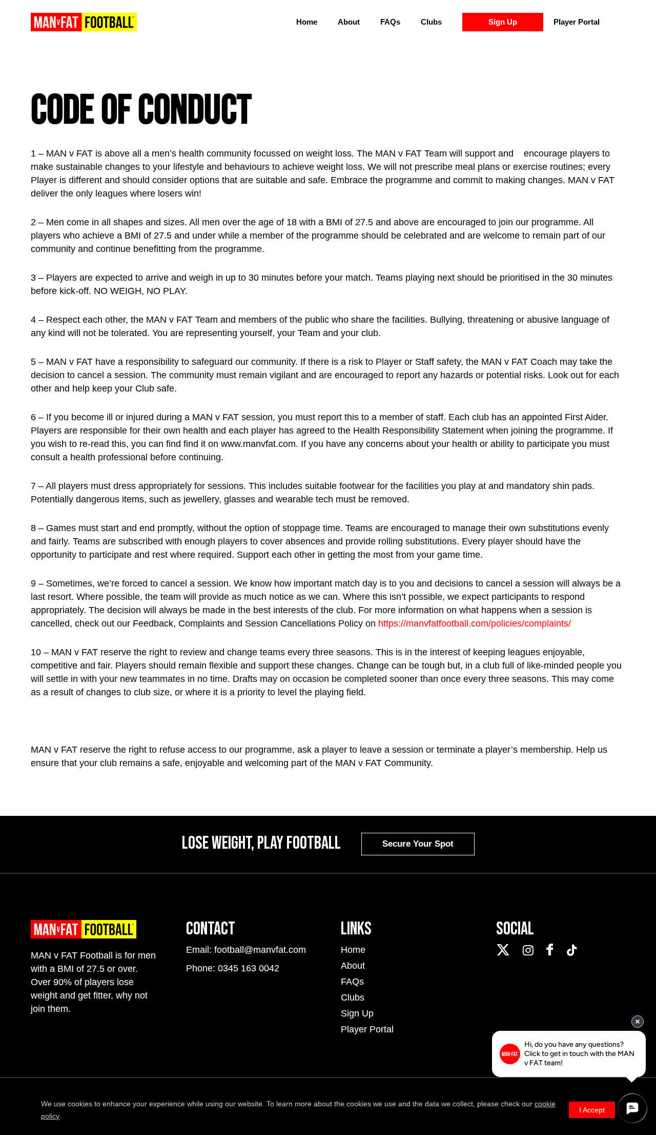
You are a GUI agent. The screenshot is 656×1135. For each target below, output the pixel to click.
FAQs (390, 21)
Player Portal (577, 21)
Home (306, 21)
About (349, 21)
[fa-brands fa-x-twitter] (505, 950)
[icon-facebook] (552, 950)
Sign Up (502, 21)
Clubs (431, 21)
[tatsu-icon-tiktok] (572, 950)
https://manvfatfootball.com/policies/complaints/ (474, 623)
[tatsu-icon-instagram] (531, 950)
